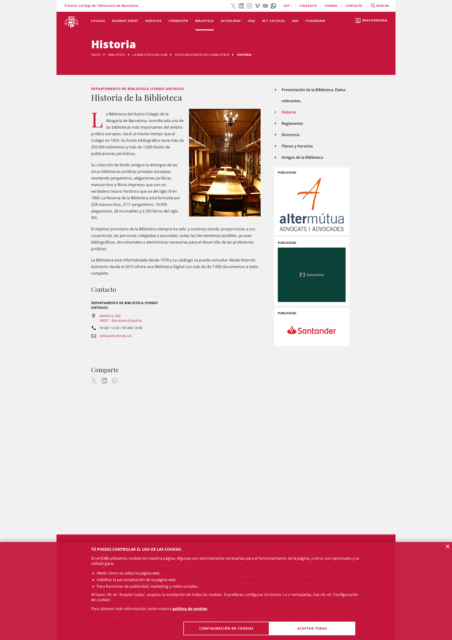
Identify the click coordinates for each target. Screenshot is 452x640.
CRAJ (251, 21)
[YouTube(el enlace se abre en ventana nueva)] (265, 5)
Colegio (98, 21)
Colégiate (308, 6)
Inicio (96, 55)
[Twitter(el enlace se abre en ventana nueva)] (233, 5)
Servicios (153, 21)
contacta (353, 6)
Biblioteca (204, 21)
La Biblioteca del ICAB (150, 55)
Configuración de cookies (226, 628)
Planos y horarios (297, 146)
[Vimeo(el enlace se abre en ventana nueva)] (257, 5)
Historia (289, 112)
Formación (178, 21)
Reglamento (292, 123)
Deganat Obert (125, 21)
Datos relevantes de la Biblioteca (202, 55)
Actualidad (231, 21)
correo (331, 6)
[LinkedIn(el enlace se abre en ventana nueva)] (241, 5)
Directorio (291, 134)
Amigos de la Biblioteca (302, 157)
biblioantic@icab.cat (116, 336)
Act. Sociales (273, 21)
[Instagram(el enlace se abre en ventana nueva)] (249, 5)
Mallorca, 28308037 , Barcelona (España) (121, 318)
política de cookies (190, 608)
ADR (295, 21)
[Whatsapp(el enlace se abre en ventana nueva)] (273, 5)
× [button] (447, 546)
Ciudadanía (316, 21)
